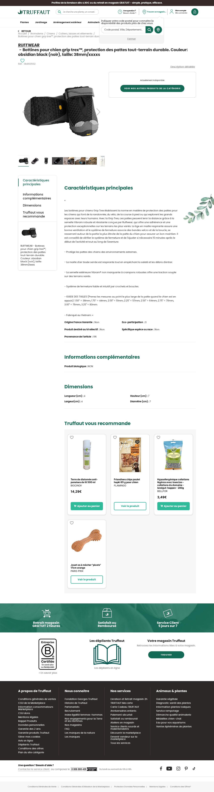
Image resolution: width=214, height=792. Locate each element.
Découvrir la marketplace (125, 733)
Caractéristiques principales (36, 182)
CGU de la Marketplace (31, 703)
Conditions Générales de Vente (42, 787)
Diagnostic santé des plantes (173, 703)
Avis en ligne (25, 741)
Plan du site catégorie (31, 752)
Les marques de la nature (80, 733)
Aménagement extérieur (67, 22)
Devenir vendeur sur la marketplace (123, 738)
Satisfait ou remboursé (124, 719)
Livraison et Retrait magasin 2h (128, 699)
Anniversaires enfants (123, 711)
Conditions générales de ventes (37, 699)
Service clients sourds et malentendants (124, 727)
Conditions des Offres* (180, 787)
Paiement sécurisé (121, 715)
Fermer (131, 39)
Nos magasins (73, 725)
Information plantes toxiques (173, 707)
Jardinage (41, 22)
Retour (26, 31)
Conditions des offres (31, 748)
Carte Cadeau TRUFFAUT (124, 707)
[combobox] (77, 12)
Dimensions (32, 205)
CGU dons (24, 713)
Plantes (24, 22)
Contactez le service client (34, 769)
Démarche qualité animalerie (173, 715)
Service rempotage (167, 711)
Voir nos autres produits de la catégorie (152, 89)
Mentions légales (28, 717)
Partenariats (72, 707)
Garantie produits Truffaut (33, 733)
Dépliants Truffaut (28, 745)
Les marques (72, 737)
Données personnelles (31, 725)
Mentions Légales (157, 787)
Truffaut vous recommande (34, 214)
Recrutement (72, 711)
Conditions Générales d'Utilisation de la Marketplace (85, 787)
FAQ (67, 729)
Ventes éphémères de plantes (174, 726)
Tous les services (120, 743)
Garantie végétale (167, 699)
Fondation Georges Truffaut (81, 699)
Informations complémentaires (37, 196)
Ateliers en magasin (122, 723)
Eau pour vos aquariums (170, 723)
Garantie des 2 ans (29, 729)
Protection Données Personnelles (129, 787)
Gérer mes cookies (29, 737)
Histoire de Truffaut (76, 703)
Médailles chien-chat (168, 719)
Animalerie (94, 22)
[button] (24, 111)
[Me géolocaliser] (158, 30)
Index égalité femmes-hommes (83, 715)
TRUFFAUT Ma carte (121, 703)
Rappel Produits (27, 721)
